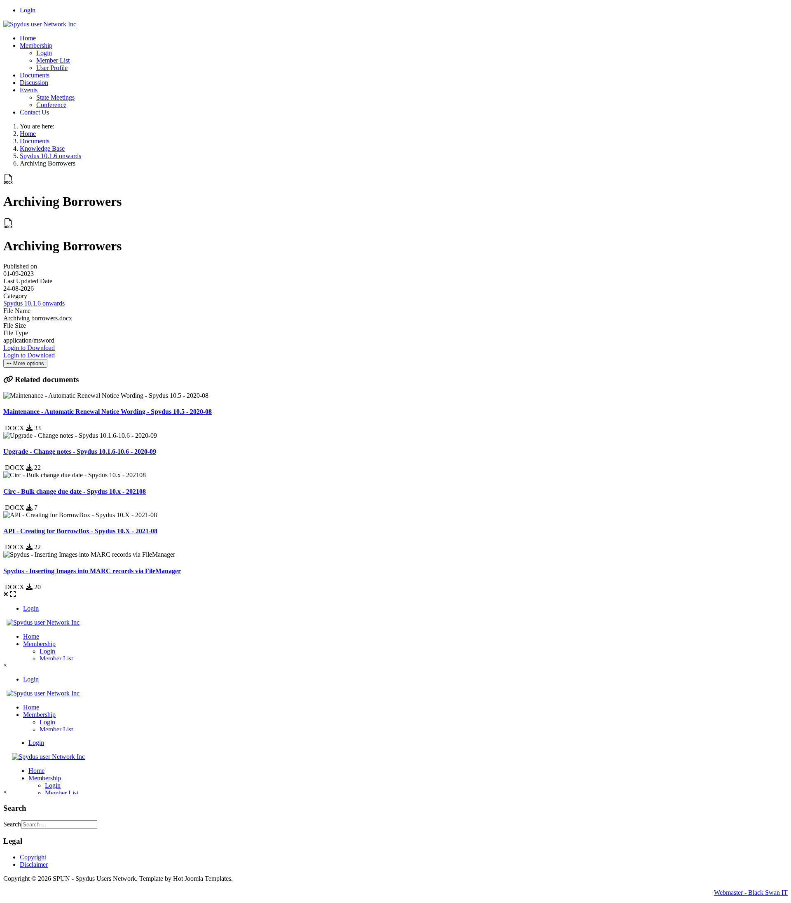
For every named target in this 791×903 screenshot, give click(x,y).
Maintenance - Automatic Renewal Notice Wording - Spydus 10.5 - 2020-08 (107, 411)
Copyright (33, 857)
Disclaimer (34, 864)
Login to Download (29, 347)
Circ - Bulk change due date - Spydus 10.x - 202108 (74, 491)
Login (27, 10)
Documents (34, 75)
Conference (51, 104)
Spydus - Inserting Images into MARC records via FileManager (92, 570)
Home (28, 38)
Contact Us (34, 112)
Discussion (34, 82)
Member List (53, 60)
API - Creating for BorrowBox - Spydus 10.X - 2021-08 (80, 530)
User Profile (52, 67)
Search (12, 824)
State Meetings (55, 97)
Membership (36, 45)
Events (28, 89)
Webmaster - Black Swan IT (751, 892)
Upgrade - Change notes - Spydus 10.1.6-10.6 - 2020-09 (79, 451)
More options (28, 363)
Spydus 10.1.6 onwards (34, 303)
